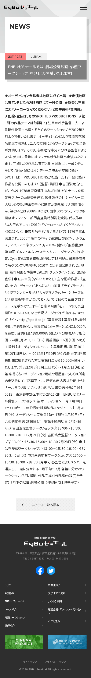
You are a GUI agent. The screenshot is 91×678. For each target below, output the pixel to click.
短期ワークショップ (15, 617)
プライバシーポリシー (56, 661)
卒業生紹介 (54, 585)
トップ (8, 585)
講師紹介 (10, 625)
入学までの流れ (56, 593)
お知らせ (9, 593)
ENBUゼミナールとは (16, 601)
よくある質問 (55, 601)
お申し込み (54, 621)
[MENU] (83, 7)
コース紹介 (11, 609)
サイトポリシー (31, 661)
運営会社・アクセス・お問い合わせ (65, 611)
